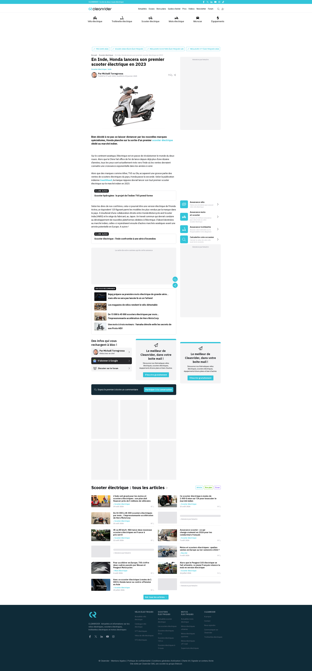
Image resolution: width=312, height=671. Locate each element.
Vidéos (191, 9)
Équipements (217, 21)
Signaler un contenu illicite (202, 661)
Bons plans (161, 9)
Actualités (142, 9)
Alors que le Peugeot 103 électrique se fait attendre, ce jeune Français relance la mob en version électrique (200, 565)
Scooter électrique (150, 21)
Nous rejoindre (209, 625)
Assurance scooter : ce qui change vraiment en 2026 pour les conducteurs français (196, 532)
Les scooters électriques (167, 626)
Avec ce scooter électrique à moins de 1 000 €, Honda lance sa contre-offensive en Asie (132, 582)
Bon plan (208, 487)
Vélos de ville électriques (144, 636)
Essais (152, 9)
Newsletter (201, 9)
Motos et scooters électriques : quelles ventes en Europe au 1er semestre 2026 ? (199, 548)
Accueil (94, 55)
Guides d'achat (174, 9)
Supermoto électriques (190, 648)
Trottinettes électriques (213, 637)
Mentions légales (118, 661)
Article (199, 487)
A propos (207, 617)
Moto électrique (176, 21)
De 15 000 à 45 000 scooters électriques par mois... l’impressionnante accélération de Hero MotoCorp (133, 515)
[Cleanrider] (100, 8)
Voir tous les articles (155, 597)
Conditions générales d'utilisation (166, 661)
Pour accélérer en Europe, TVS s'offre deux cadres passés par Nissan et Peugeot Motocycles (131, 565)
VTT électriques (141, 631)
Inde (109, 69)
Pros (184, 9)
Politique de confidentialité (138, 661)
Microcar (197, 21)
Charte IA (186, 661)
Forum (210, 9)
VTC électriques (141, 640)
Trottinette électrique (122, 21)
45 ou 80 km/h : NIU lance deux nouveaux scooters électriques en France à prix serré (132, 532)
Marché (184, 553)
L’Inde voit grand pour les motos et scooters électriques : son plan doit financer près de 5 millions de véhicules (132, 498)
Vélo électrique (95, 21)
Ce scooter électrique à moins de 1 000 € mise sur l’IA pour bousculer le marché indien (198, 498)
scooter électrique (162, 140)
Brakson (178, 664)
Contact (207, 621)
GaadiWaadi (106, 180)
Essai (217, 487)
